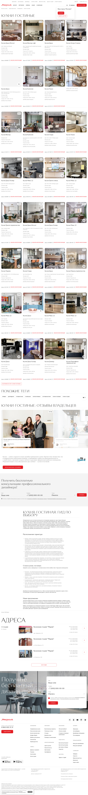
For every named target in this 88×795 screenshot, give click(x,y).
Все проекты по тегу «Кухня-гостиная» (11, 383)
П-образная (28, 396)
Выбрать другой (62, 15)
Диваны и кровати (34, 749)
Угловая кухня (19, 396)
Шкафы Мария (33, 735)
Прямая (4, 396)
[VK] (69, 719)
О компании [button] (39, 5)
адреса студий (50, 1)
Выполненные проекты (50, 729)
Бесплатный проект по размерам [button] (13, 467)
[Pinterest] (81, 719)
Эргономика (47, 749)
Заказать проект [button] (82, 5)
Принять (30, 791)
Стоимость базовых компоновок (64, 734)
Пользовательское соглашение (67, 773)
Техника (32, 752)
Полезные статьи (49, 731)
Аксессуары (33, 756)
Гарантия (61, 749)
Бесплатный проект (63, 742)
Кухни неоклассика (35, 733)
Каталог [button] (15, 5)
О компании (75, 750)
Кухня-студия (66, 396)
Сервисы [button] (28, 5)
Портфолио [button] (21, 5)
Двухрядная (11, 396)
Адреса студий (62, 757)
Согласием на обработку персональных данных (37, 498)
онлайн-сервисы (58, 1)
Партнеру (75, 725)
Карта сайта (76, 762)
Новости (75, 756)
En (76, 1)
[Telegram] (85, 719)
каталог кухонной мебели (15, 770)
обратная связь (42, 1)
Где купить (61, 754)
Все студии (44, 664)
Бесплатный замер (63, 745)
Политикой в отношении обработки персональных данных (12, 792)
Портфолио (47, 725)
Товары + (32, 746)
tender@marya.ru (34, 771)
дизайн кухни (7, 770)
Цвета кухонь (48, 745)
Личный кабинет (63, 729)
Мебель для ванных (35, 737)
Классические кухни (35, 731)
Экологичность (48, 747)
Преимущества (34, 741)
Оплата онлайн (62, 731)
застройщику (21, 1)
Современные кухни (35, 729)
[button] (72, 5)
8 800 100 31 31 (83, 1)
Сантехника (33, 754)
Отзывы (46, 733)
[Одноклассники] (73, 719)
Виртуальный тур (77, 758)
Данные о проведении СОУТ (36, 773)
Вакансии (75, 760)
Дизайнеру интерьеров (78, 733)
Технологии (33, 739)
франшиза (14, 1)
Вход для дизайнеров (78, 743)
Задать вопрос (7, 731)
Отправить (81, 494)
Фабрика (75, 753)
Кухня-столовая (57, 396)
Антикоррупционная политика (66, 778)
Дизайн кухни (48, 735)
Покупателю (61, 725)
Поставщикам (76, 735)
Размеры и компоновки (50, 737)
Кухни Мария (33, 725)
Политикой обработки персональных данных (57, 498)
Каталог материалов (49, 742)
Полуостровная (36, 396)
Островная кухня (46, 396)
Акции (33, 5)
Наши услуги (61, 739)
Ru (75, 1)
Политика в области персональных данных (69, 776)
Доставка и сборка (63, 747)
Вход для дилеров (77, 740)
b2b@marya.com (64, 771)
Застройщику (76, 731)
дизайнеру (27, 1)
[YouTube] (77, 719)
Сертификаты (48, 752)
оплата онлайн (34, 1)
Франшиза (75, 729)
